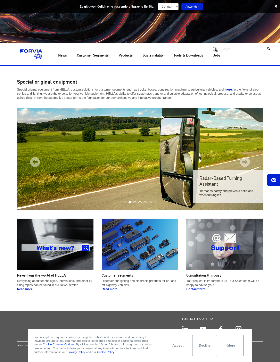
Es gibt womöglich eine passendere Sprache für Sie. (117, 6)
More (231, 345)
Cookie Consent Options (58, 344)
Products (126, 55)
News (62, 55)
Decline (205, 345)
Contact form (195, 289)
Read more (25, 289)
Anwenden (192, 6)
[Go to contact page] (273, 180)
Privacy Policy (76, 352)
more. (228, 89)
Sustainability (153, 55)
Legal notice (24, 345)
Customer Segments (93, 55)
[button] (32, 159)
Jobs (216, 55)
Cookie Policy (105, 352)
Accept (177, 345)
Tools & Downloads (188, 55)
